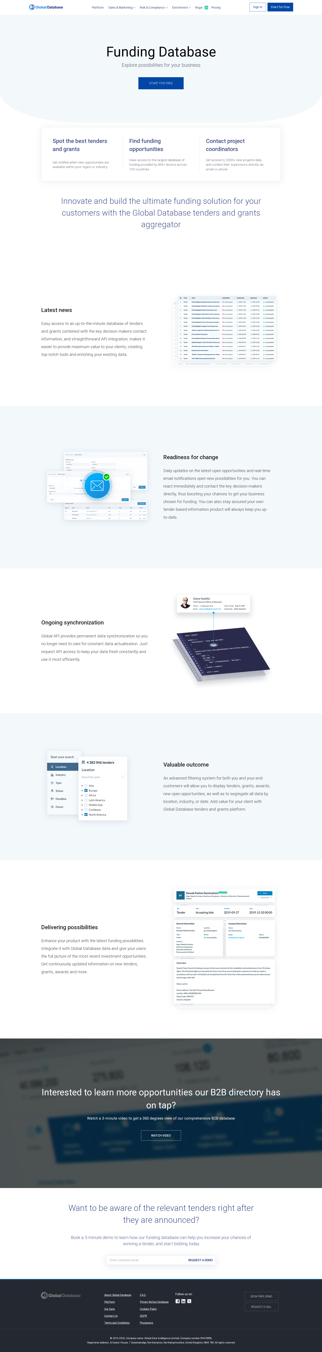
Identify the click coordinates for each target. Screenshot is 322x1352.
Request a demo (200, 1260)
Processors (146, 1322)
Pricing (216, 7)
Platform (98, 7)
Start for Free (280, 7)
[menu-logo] (46, 7)
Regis (201, 7)
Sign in (257, 7)
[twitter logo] (189, 1301)
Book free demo (261, 1296)
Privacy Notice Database (154, 1302)
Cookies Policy (148, 1309)
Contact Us (111, 1316)
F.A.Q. (143, 1295)
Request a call (261, 1306)
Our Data (109, 1309)
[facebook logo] (177, 1301)
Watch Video (161, 1135)
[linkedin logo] (183, 1301)
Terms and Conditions (117, 1322)
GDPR (143, 1316)
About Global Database (117, 1295)
